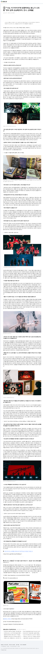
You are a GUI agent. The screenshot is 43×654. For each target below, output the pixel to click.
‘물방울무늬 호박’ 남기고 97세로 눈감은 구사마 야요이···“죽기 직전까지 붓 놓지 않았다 (13, 636)
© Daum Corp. (3, 649)
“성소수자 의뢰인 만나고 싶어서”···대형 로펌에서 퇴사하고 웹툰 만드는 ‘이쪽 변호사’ (32, 634)
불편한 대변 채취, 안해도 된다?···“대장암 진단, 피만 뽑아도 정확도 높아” (13, 634)
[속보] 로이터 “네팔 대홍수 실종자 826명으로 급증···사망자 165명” (32, 633)
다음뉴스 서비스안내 (4, 644)
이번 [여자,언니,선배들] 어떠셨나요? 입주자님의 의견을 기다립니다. (18, 551)
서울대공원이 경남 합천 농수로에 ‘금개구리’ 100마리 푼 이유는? (32, 638)
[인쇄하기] (40, 16)
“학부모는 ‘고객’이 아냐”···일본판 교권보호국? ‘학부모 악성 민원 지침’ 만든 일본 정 (32, 636)
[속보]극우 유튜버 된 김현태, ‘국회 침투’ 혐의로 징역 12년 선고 (13, 631)
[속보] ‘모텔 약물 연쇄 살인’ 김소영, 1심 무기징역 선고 (32, 631)
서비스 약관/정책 (23, 644)
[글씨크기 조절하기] (38, 16)
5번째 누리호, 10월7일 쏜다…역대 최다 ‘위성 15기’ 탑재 (13, 638)
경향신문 (4, 1)
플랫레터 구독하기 (7, 618)
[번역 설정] (35, 16)
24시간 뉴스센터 (12, 644)
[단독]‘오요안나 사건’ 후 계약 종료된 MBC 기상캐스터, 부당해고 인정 (13, 633)
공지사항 (17, 644)
